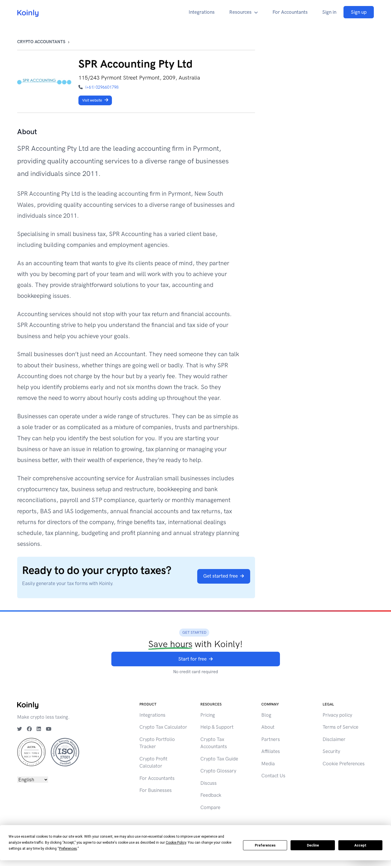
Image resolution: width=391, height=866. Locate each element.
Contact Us (273, 775)
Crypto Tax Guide (219, 759)
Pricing (207, 715)
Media (268, 763)
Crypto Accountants (41, 41)
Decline (313, 845)
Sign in (329, 12)
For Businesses (155, 790)
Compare (210, 807)
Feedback (210, 795)
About (268, 727)
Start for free (192, 659)
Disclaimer (334, 739)
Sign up (359, 12)
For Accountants (290, 12)
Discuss (208, 783)
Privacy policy (337, 715)
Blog (266, 715)
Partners (270, 739)
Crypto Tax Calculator (163, 727)
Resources (240, 12)
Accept (360, 845)
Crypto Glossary (218, 771)
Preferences (265, 845)
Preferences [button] (68, 849)
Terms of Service (340, 727)
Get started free (220, 576)
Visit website (92, 100)
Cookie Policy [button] (176, 843)
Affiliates (270, 751)
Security (331, 751)
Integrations (202, 12)
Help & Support (217, 727)
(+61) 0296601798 (102, 87)
